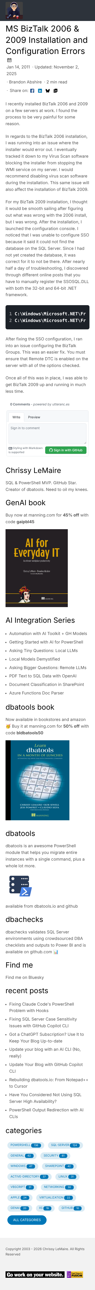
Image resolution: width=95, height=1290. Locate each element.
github (71, 906)
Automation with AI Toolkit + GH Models (48, 633)
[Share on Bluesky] (48, 91)
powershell (24, 1145)
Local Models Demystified (34, 659)
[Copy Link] (55, 91)
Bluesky (36, 977)
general (21, 1155)
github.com (41, 952)
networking (57, 1187)
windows (21, 1166)
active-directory (28, 1176)
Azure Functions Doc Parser (36, 693)
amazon (78, 719)
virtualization (54, 1197)
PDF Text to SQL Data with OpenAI (43, 676)
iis (44, 1208)
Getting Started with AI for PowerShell (46, 642)
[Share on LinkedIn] (40, 91)
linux (66, 1176)
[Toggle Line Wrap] (80, 301)
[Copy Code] (61, 301)
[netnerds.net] (42, 10)
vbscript (21, 1187)
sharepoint (58, 1166)
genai (18, 1208)
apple (19, 1197)
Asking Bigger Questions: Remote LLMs (47, 667)
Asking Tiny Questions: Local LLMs (43, 650)
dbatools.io (45, 906)
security (54, 1155)
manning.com (42, 515)
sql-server (64, 1145)
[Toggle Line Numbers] (70, 301)
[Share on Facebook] (32, 91)
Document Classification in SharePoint (46, 684)
